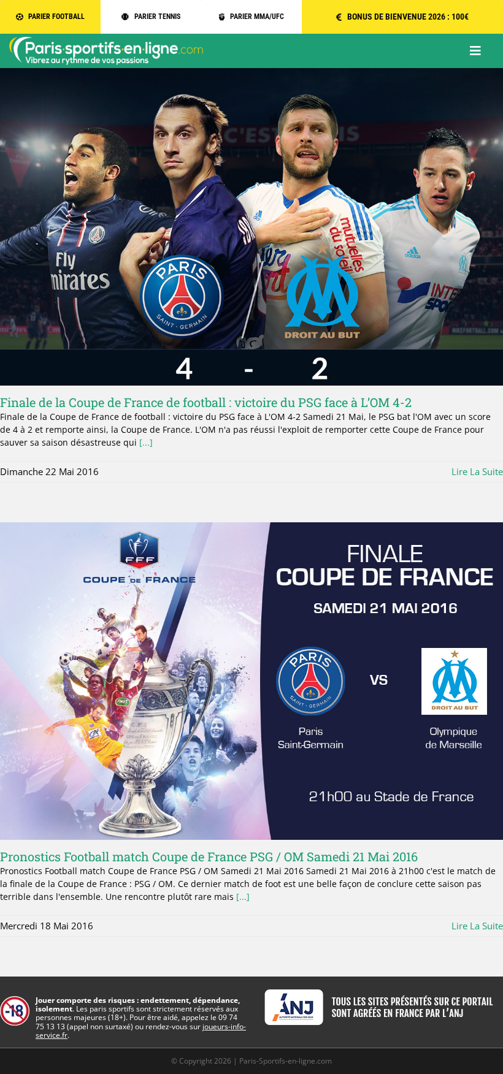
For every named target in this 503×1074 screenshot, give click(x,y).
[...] (146, 442)
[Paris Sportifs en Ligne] (106, 41)
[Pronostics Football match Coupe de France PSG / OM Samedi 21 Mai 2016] (251, 681)
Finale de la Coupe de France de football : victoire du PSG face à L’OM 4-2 (206, 402)
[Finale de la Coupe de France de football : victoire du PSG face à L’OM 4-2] (251, 227)
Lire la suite (477, 471)
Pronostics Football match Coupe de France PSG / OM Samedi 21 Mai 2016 (209, 856)
